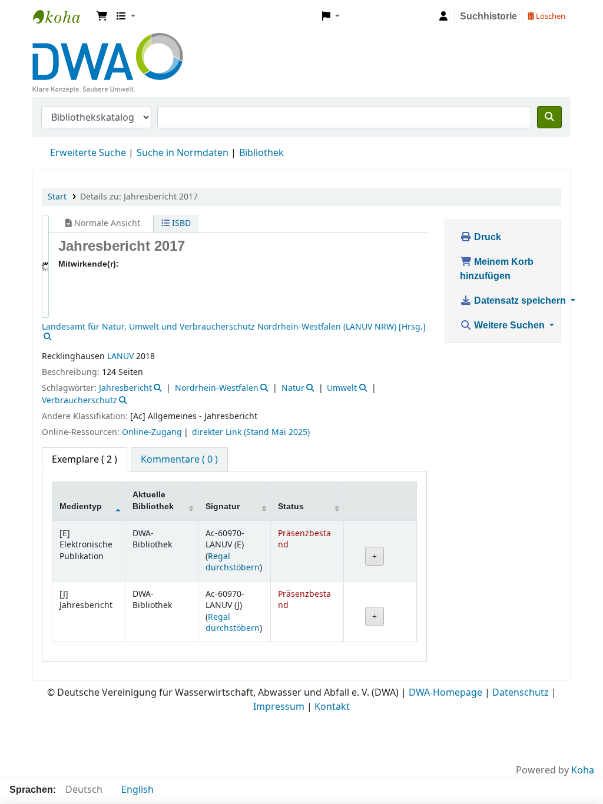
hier (90, 782)
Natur (292, 334)
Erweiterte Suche (88, 153)
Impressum (278, 653)
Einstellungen (319, 730)
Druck (487, 237)
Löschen (549, 16)
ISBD (163, 223)
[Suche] (549, 117)
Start (57, 197)
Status (291, 453)
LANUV (120, 303)
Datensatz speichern (522, 301)
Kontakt (332, 653)
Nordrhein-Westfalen (217, 334)
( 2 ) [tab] (84, 406)
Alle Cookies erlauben (525, 730)
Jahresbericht (125, 334)
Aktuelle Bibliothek (153, 447)
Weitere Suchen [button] (510, 325)
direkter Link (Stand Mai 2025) (251, 379)
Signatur (223, 453)
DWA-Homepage (445, 639)
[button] (102, 16)
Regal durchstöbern (233, 508)
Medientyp (81, 453)
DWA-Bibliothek (62, 16)
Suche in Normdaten (182, 153)
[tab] (179, 406)
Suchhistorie (487, 16)
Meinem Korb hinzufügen (498, 269)
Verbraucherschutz (79, 347)
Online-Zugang (152, 379)
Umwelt (342, 334)
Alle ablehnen (412, 730)
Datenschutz (520, 639)
